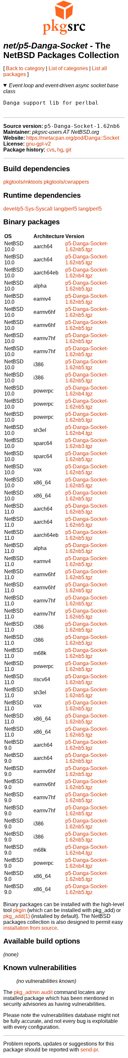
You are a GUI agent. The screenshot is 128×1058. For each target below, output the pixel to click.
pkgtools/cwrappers (66, 182)
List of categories (68, 68)
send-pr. (89, 1049)
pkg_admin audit (33, 992)
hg (60, 150)
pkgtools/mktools (22, 182)
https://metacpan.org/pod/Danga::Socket (72, 138)
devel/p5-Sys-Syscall (28, 209)
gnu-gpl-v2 (38, 144)
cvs (50, 150)
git (68, 150)
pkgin (19, 910)
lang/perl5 (65, 209)
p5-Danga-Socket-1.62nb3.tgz (86, 443)
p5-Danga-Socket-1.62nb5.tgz (86, 246)
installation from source (30, 928)
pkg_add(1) (16, 916)
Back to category (25, 68)
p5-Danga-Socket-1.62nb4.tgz (86, 272)
